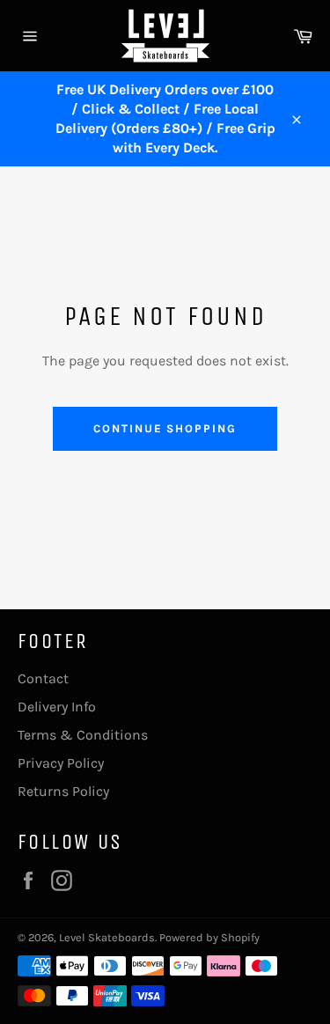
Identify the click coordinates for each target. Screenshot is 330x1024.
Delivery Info (57, 706)
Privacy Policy (61, 763)
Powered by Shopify (209, 937)
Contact (43, 678)
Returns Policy (63, 791)
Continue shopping (165, 428)
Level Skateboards (107, 937)
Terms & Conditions (83, 734)
